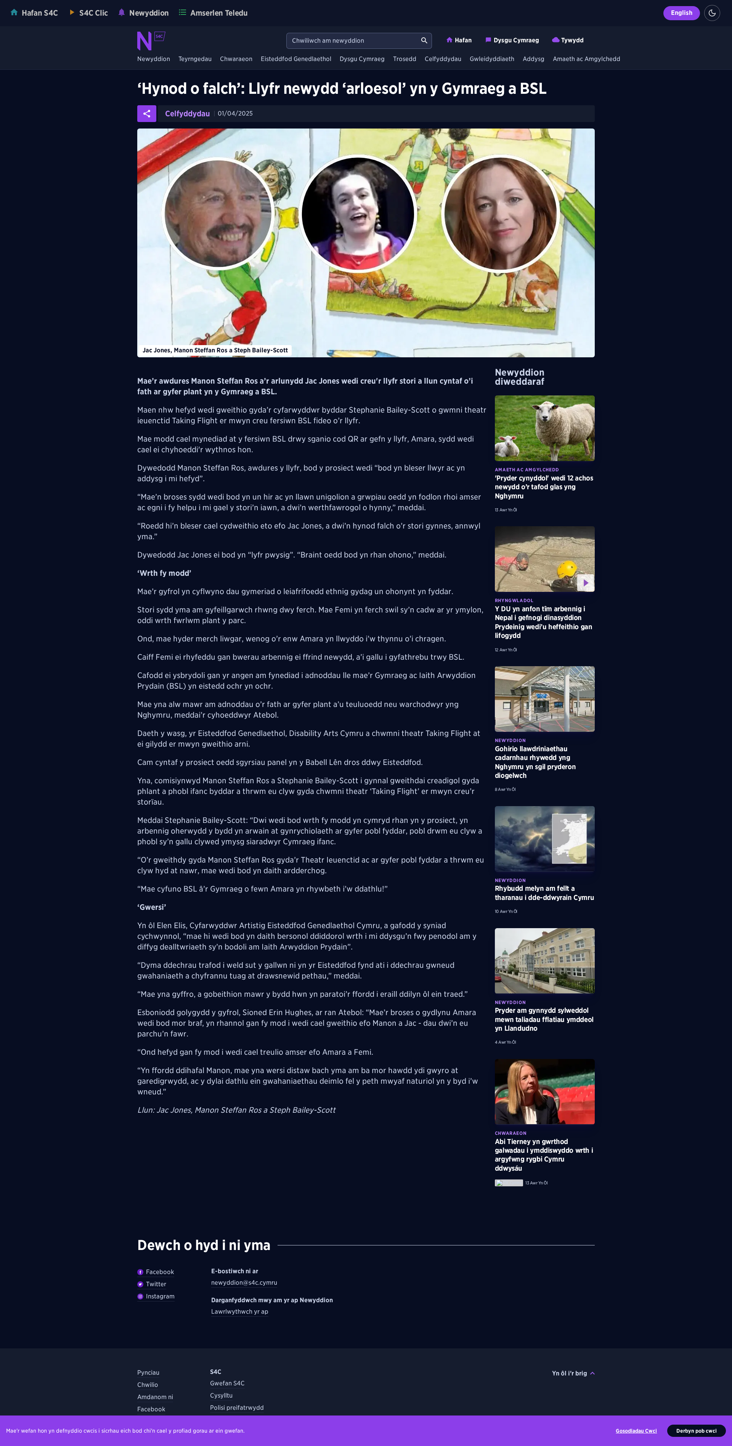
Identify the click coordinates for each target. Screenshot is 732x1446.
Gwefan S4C (227, 1383)
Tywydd (572, 40)
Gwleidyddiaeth (492, 59)
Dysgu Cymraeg (516, 40)
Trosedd (404, 59)
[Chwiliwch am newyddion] (424, 40)
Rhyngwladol (514, 600)
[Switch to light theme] (712, 13)
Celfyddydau (443, 59)
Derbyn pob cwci (696, 1431)
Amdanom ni (155, 1397)
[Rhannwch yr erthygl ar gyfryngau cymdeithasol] (146, 113)
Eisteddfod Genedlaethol (296, 59)
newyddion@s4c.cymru (244, 1282)
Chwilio (147, 1384)
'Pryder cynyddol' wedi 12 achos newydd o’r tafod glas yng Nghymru (544, 487)
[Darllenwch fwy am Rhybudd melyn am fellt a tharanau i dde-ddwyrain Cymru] (545, 839)
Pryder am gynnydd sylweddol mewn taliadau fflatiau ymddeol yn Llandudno (544, 1019)
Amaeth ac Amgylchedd (586, 59)
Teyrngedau (195, 59)
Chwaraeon (236, 59)
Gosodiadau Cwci (636, 1431)
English (681, 12)
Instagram (160, 1296)
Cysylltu (221, 1395)
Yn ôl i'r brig (569, 1373)
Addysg (533, 59)
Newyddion (153, 59)
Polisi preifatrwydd (237, 1407)
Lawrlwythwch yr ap (239, 1311)
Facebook (160, 1272)
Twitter (156, 1284)
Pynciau (148, 1372)
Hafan (463, 40)
